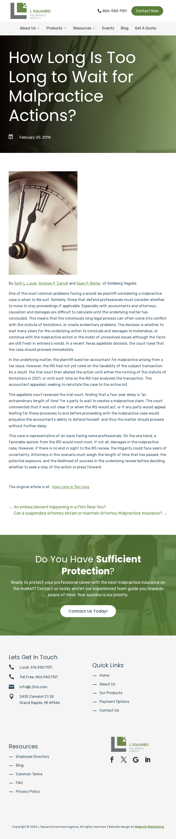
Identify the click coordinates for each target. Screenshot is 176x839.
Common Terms (29, 774)
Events (108, 28)
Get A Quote (145, 28)
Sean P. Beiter (89, 283)
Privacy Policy (28, 791)
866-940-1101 (112, 11)
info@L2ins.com (33, 687)
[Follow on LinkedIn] (148, 760)
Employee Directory (32, 756)
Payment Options (114, 701)
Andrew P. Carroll (53, 283)
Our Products (110, 693)
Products (57, 28)
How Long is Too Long (70, 487)
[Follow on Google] (136, 760)
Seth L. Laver (25, 283)
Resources (84, 28)
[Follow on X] (124, 760)
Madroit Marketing (149, 826)
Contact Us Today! (88, 611)
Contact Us (109, 710)
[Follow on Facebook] (112, 760)
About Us (30, 28)
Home (104, 675)
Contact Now (147, 11)
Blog (125, 28)
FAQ (19, 783)
